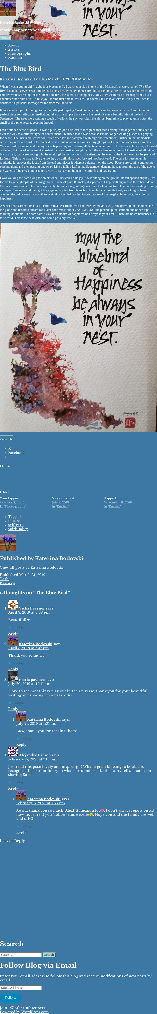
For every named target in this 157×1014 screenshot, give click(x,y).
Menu (6, 37)
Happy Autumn (115, 498)
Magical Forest (63, 498)
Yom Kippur (9, 498)
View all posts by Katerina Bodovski (31, 567)
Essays (13, 49)
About (13, 45)
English (40, 79)
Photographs (19, 53)
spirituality (18, 529)
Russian (15, 57)
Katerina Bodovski (16, 79)
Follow (10, 998)
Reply (13, 633)
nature (14, 521)
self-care (16, 525)
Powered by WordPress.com (24, 1012)
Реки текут (7, 583)
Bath (4, 579)
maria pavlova (32, 680)
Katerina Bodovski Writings (21, 22)
